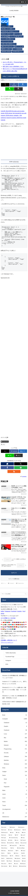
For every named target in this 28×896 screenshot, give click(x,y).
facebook (13, 611)
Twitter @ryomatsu (11, 652)
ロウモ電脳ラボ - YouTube (8, 618)
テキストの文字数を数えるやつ (16, 36)
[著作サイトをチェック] (7, 463)
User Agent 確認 (4, 36)
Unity (3, 444)
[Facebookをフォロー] (7, 467)
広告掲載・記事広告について (9, 640)
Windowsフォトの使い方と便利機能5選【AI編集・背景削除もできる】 (14, 697)
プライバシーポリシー (7, 642)
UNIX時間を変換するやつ (17, 51)
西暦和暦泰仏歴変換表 (6, 51)
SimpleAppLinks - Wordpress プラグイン (10, 31)
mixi (24, 611)
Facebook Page (10, 656)
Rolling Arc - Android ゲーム (7, 33)
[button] (18, 89)
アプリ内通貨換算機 (17, 49)
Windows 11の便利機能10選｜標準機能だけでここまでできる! (14, 676)
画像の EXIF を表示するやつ (7, 46)
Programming (5, 441)
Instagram (7, 611)
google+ (19, 611)
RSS (7, 664)
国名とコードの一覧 (19, 46)
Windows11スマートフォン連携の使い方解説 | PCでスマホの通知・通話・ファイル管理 (14, 690)
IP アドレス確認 (18, 33)
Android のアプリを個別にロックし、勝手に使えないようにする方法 (14, 682)
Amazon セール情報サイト (7, 26)
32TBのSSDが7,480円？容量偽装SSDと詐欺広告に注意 (14, 703)
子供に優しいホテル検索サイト (8, 28)
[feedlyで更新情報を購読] (20, 467)
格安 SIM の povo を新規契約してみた (13, 66)
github (2, 613)
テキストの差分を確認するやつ (8, 38)
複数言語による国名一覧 (6, 49)
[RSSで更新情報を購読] (14, 471)
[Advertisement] (14, 143)
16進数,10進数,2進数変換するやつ (8, 43)
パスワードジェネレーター (7, 41)
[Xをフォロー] (20, 463)
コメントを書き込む (14, 578)
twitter (2, 611)
